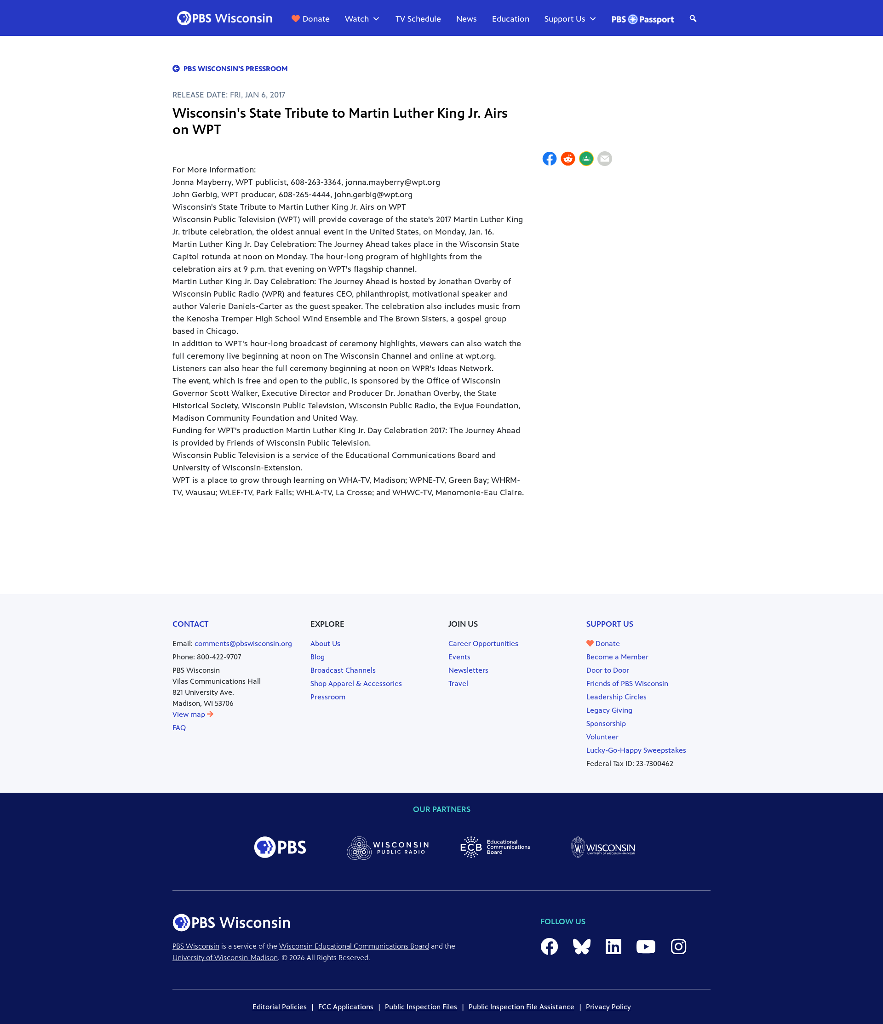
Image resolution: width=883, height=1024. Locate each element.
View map (189, 714)
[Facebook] (549, 160)
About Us (325, 643)
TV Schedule (418, 19)
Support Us (565, 19)
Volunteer (602, 736)
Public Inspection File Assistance (521, 1006)
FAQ (179, 727)
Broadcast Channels (343, 670)
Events (459, 656)
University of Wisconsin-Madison (225, 957)
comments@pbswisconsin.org (243, 643)
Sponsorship (606, 723)
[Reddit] (568, 160)
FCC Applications (345, 1006)
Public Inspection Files (421, 1006)
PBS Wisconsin (195, 946)
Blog (317, 656)
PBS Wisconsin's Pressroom (235, 68)
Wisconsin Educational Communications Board (354, 946)
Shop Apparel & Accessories (356, 683)
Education (510, 19)
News (466, 19)
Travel (458, 683)
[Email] (605, 160)
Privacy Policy (608, 1006)
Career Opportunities (483, 643)
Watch (357, 19)
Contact (190, 624)
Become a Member (617, 656)
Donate (316, 19)
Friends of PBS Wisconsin (627, 683)
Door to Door (607, 670)
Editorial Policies (279, 1006)
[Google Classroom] (586, 160)
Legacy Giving (609, 710)
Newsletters (468, 670)
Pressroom (327, 696)
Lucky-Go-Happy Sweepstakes (636, 750)
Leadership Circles (616, 696)
